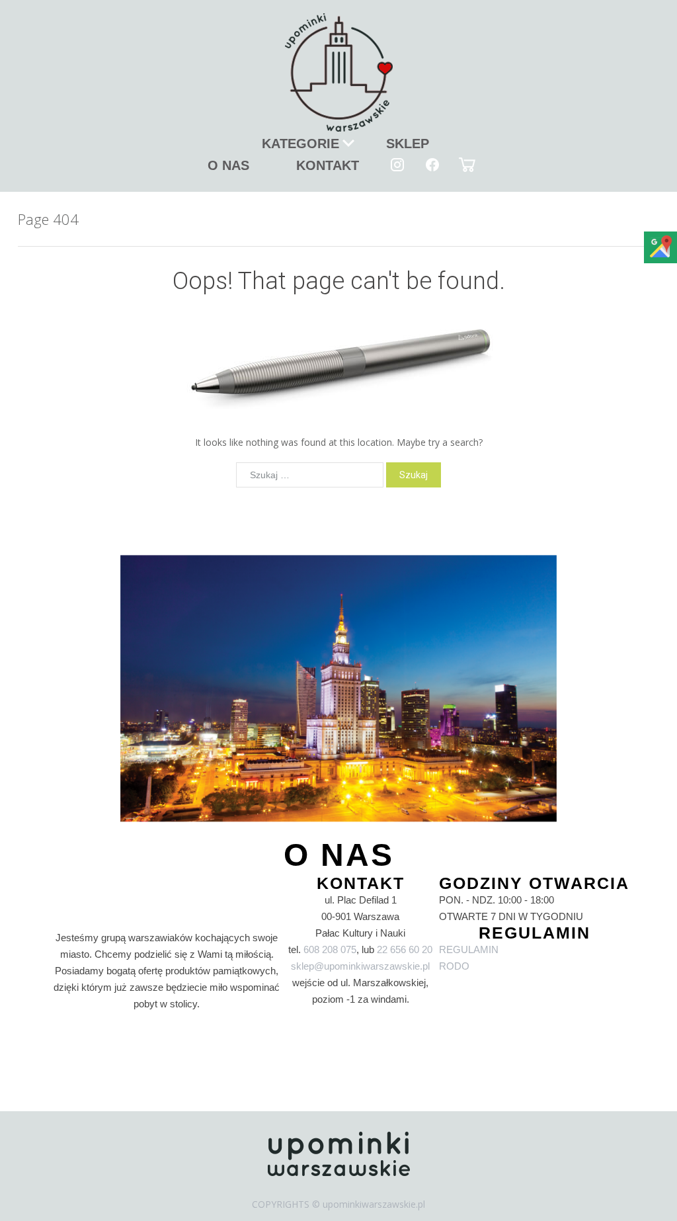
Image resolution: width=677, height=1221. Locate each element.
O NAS (228, 165)
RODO (454, 966)
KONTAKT (327, 165)
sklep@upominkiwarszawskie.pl (360, 966)
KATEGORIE (300, 143)
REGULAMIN (468, 949)
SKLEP (407, 143)
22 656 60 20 (404, 949)
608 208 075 (329, 949)
